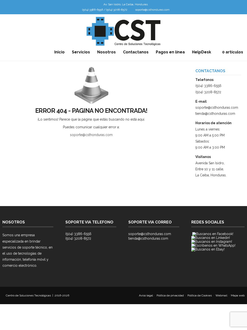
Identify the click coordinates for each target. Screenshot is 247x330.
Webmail (221, 295)
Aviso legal (146, 295)
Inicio (59, 52)
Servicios (81, 52)
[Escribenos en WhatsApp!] (213, 245)
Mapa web (238, 295)
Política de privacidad (170, 295)
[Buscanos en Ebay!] (208, 249)
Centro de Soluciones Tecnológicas (28, 295)
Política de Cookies (199, 295)
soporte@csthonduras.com (152, 9)
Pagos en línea (170, 52)
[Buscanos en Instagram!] (211, 242)
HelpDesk (201, 52)
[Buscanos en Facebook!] (212, 234)
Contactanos (136, 52)
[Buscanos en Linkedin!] (210, 238)
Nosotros (106, 52)
